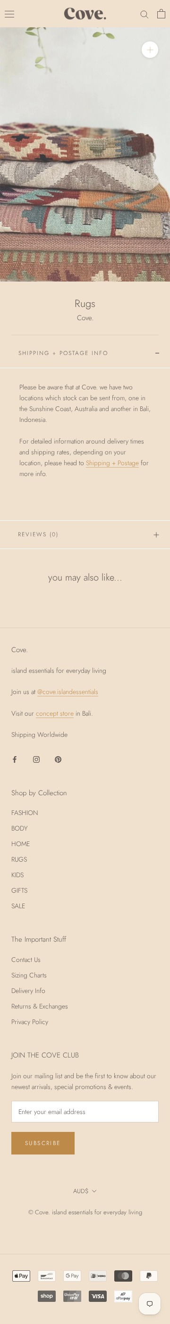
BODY (19, 828)
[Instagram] (36, 759)
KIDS (17, 875)
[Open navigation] (9, 13)
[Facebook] (14, 759)
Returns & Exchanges (39, 1006)
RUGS (19, 859)
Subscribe (43, 1143)
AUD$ (81, 1191)
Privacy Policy (29, 1021)
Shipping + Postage (112, 463)
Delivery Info (28, 990)
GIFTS (19, 890)
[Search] (144, 14)
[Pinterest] (58, 759)
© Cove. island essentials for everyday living (85, 1212)
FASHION (24, 812)
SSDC (98, 1222)
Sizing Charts (29, 975)
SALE (18, 906)
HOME (20, 843)
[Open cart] (161, 13)
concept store (55, 713)
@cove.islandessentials (67, 691)
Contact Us (26, 959)
